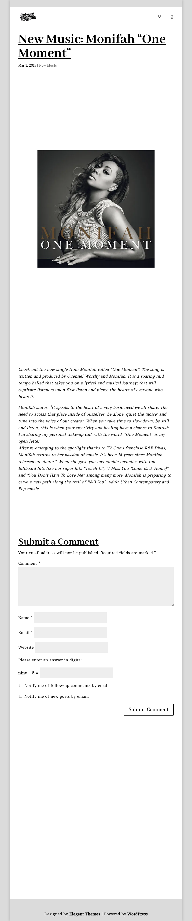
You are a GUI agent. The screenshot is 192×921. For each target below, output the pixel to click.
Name (25, 617)
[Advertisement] (96, 115)
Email (25, 632)
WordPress (137, 914)
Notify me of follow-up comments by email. (67, 685)
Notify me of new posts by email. (56, 696)
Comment (29, 563)
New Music (48, 65)
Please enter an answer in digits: (50, 660)
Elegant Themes (84, 914)
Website (26, 647)
